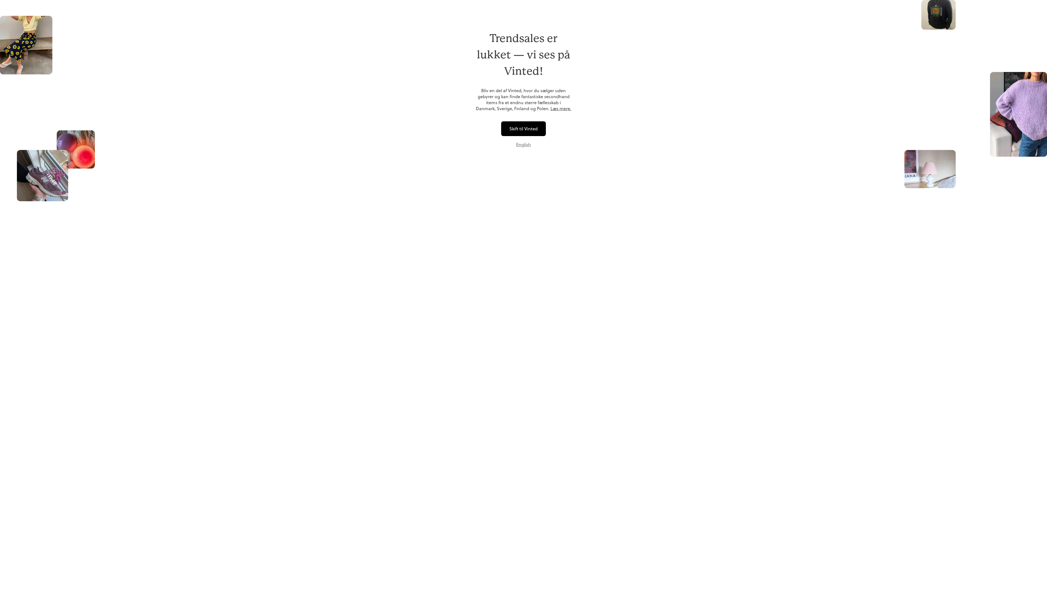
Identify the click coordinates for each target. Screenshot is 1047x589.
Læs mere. (560, 109)
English (523, 145)
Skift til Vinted (523, 129)
